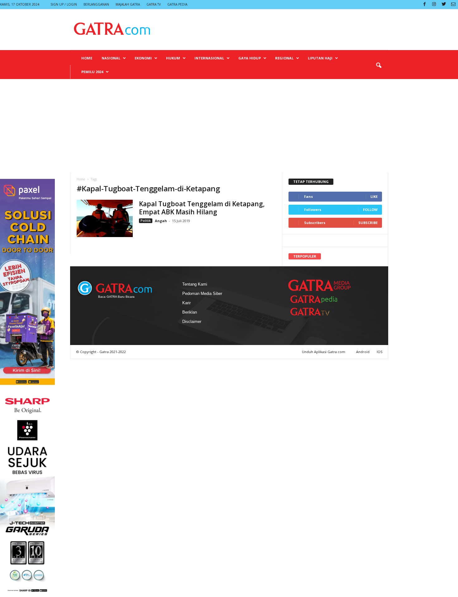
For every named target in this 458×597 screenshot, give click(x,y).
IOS (379, 351)
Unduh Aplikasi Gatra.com (324, 351)
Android (363, 351)
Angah (161, 220)
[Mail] (453, 4)
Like (374, 196)
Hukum (173, 58)
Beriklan (189, 312)
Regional (284, 58)
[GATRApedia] (316, 299)
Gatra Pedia (177, 4)
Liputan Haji (320, 58)
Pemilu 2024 (92, 71)
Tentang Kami (194, 284)
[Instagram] (434, 4)
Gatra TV (153, 4)
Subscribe (368, 222)
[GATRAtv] (316, 312)
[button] (378, 65)
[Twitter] (443, 4)
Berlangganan (96, 4)
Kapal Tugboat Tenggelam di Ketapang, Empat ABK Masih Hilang (202, 207)
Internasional (209, 58)
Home (86, 58)
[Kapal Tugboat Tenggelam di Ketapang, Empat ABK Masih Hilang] (105, 218)
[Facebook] (424, 4)
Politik (146, 220)
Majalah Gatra (128, 4)
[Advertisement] (229, 125)
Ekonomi (143, 58)
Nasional (111, 58)
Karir (186, 303)
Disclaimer (191, 321)
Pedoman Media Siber (202, 293)
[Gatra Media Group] (319, 285)
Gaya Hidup (249, 58)
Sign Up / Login (63, 4)
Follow (370, 209)
